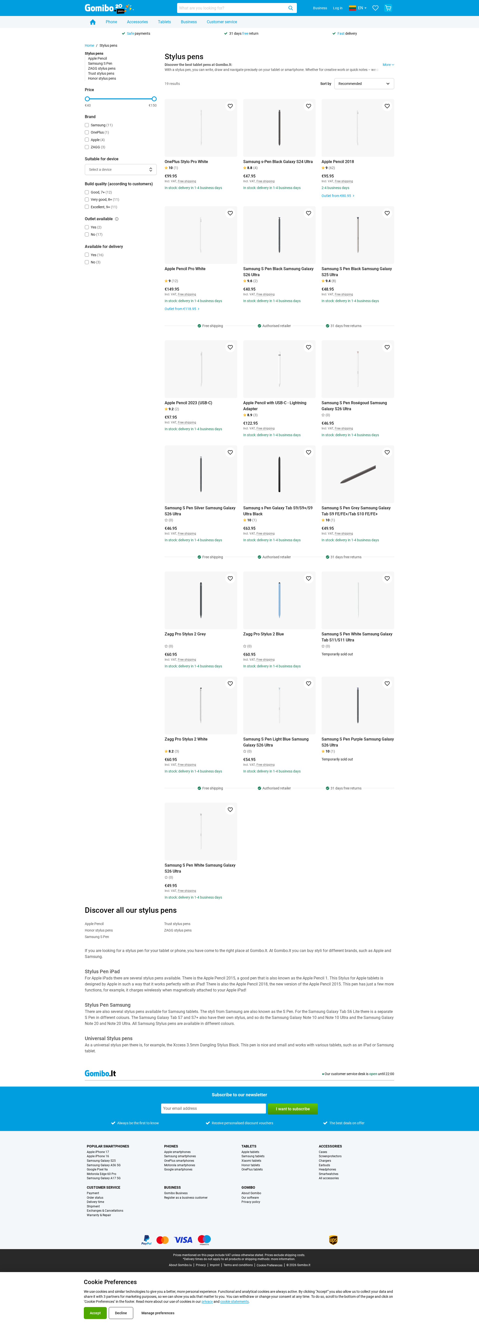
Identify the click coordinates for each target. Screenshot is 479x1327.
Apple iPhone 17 (98, 1152)
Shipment (93, 1206)
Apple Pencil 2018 (338, 161)
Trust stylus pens (101, 73)
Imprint (215, 1265)
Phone (111, 21)
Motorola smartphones (179, 1165)
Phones (171, 1146)
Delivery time (95, 1202)
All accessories (329, 1178)
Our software (250, 1197)
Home (89, 45)
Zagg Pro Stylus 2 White (186, 739)
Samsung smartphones (180, 1156)
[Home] (93, 22)
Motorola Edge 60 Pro (101, 1174)
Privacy (201, 1265)
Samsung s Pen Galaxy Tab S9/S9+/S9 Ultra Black (278, 511)
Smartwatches (328, 1174)
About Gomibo (251, 1193)
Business (320, 8)
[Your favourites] (375, 8)
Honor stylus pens (102, 78)
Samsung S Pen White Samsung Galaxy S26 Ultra (200, 868)
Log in (338, 8)
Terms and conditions (238, 1265)
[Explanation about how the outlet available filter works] (117, 219)
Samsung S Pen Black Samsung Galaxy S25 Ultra (357, 271)
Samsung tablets (252, 1156)
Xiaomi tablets (251, 1160)
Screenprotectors (330, 1156)
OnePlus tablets (252, 1169)
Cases (323, 1152)
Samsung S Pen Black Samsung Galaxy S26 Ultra (278, 271)
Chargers (325, 1160)
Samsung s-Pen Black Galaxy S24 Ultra (278, 161)
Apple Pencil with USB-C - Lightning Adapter (274, 405)
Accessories (137, 21)
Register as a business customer (186, 1197)
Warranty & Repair (99, 1215)
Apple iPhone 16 (98, 1156)
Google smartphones (178, 1169)
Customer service (222, 21)
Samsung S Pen (100, 63)
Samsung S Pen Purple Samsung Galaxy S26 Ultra (358, 742)
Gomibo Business (176, 1193)
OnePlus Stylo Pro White (186, 161)
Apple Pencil (97, 58)
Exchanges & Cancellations (105, 1210)
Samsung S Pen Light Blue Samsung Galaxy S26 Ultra (276, 742)
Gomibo (248, 1187)
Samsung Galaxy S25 (101, 1160)
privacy (207, 1302)
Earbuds (324, 1165)
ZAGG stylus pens (102, 68)
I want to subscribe (293, 1109)
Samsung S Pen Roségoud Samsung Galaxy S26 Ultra (354, 405)
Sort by (325, 84)
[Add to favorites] (230, 106)
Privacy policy (250, 1202)
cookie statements (234, 1302)
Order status (95, 1197)
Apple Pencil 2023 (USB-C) (188, 402)
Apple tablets (250, 1152)
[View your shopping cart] (388, 8)
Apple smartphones (177, 1152)
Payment (93, 1193)
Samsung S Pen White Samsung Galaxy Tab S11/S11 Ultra (357, 637)
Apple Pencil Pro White (185, 268)
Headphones (327, 1169)
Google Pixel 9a (97, 1169)
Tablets (164, 21)
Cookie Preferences (269, 1265)
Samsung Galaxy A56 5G (103, 1165)
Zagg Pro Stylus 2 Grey (185, 634)
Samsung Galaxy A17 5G (103, 1178)
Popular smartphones (108, 1146)
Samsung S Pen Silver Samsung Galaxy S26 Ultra (200, 511)
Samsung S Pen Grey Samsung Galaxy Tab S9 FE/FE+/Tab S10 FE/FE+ (356, 511)
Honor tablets (250, 1165)
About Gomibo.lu (180, 1265)
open (373, 1074)
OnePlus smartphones (179, 1160)
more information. (283, 1259)
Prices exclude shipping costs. (285, 1255)
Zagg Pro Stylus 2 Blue (263, 634)
